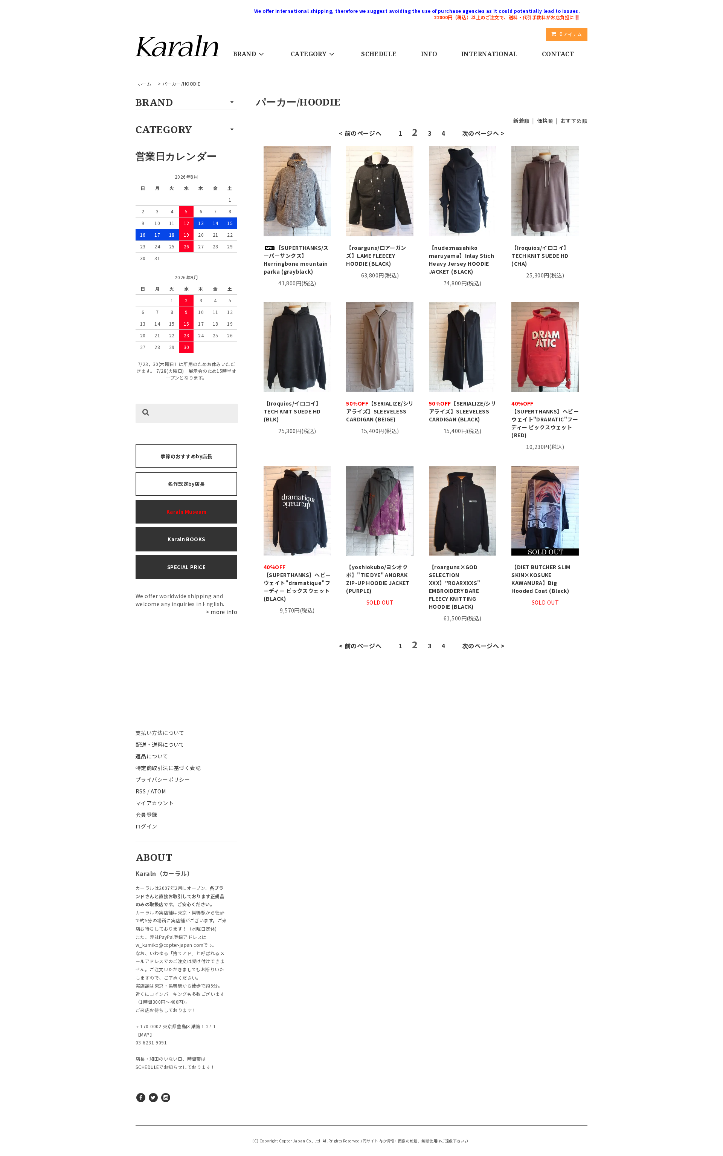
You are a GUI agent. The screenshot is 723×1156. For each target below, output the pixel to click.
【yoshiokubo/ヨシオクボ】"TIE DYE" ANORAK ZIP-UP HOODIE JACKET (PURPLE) (377, 578)
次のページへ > (483, 133)
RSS (141, 791)
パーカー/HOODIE (181, 83)
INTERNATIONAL (489, 54)
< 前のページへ (360, 133)
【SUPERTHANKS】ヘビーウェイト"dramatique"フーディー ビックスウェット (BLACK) (297, 582)
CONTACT (558, 54)
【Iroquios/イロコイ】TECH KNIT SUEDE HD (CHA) (540, 255)
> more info (221, 612)
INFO (429, 54)
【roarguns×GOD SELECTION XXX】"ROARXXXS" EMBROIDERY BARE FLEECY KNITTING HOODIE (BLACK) (454, 586)
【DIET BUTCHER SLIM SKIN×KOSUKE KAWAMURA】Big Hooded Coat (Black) (540, 578)
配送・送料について (160, 744)
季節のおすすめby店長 (186, 456)
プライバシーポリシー (163, 779)
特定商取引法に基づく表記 (168, 768)
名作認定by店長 (186, 483)
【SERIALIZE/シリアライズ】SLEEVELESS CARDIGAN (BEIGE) (379, 411)
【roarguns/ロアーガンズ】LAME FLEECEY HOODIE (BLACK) (376, 255)
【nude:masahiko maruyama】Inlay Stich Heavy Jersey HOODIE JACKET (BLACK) (461, 259)
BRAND (244, 54)
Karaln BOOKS (186, 539)
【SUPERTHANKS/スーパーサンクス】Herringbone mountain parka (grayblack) (296, 259)
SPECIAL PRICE (186, 567)
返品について (152, 756)
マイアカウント (155, 803)
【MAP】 (145, 1034)
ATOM (158, 791)
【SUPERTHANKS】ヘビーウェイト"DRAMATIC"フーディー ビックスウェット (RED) (545, 419)
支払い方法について (160, 732)
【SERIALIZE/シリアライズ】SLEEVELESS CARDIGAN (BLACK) (462, 411)
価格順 (545, 120)
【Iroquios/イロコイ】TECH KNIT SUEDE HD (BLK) (292, 411)
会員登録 (146, 814)
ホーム (144, 83)
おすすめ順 (573, 120)
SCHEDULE (379, 54)
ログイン (146, 826)
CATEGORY (308, 54)
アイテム (571, 34)
